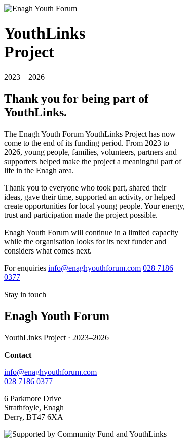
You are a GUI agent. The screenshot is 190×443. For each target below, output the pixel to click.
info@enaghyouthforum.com (94, 268)
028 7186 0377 (28, 381)
